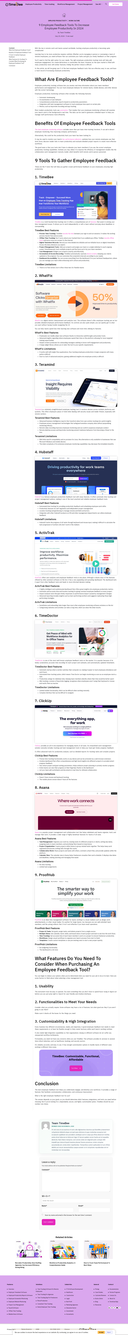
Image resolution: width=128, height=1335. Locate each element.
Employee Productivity (33, 4)
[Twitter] (120, 1308)
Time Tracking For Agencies (45, 1294)
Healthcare (69, 1292)
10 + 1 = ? (46, 1196)
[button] (37, 1329)
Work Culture (74, 21)
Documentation (114, 1289)
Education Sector (71, 1308)
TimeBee (38, 222)
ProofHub (38, 920)
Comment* (46, 1170)
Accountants (70, 1314)
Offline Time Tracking (15, 1311)
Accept (101, 1332)
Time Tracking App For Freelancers (47, 1297)
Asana (37, 832)
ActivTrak (38, 578)
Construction (70, 1295)
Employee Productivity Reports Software (21, 1295)
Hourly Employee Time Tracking (46, 1307)
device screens (92, 254)
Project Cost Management (16, 1305)
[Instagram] (112, 1308)
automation (64, 110)
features (93, 222)
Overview (11, 1289)
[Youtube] (117, 1308)
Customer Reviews (100, 1295)
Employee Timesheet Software (18, 1292)
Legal (68, 1298)
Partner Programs (115, 1292)
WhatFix (37, 320)
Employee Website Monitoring (17, 1301)
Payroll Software (14, 1308)
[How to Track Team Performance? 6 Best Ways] (98, 1249)
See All (98, 4)
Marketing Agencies (72, 1305)
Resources (98, 1305)
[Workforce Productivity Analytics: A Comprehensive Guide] (64, 1249)
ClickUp (37, 746)
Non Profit (69, 1301)
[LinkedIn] (109, 1308)
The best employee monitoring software (49, 129)
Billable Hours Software (16, 1314)
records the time (68, 234)
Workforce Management (66, 4)
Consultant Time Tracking (44, 1304)
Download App (114, 1301)
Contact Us (113, 1295)
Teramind (38, 409)
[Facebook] (114, 1308)
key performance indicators (71, 139)
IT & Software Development (74, 1289)
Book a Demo (99, 1298)
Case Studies (99, 1292)
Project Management (85, 4)
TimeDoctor (39, 660)
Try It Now (74, 1068)
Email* (80, 1206)
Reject (109, 1332)
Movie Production (42, 1301)
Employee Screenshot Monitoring (18, 1298)
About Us (112, 1298)
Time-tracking (49, 4)
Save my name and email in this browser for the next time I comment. (68, 1215)
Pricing (97, 1289)
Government (69, 1311)
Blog (96, 1301)
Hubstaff (38, 497)
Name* (44, 1206)
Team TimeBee (65, 32)
